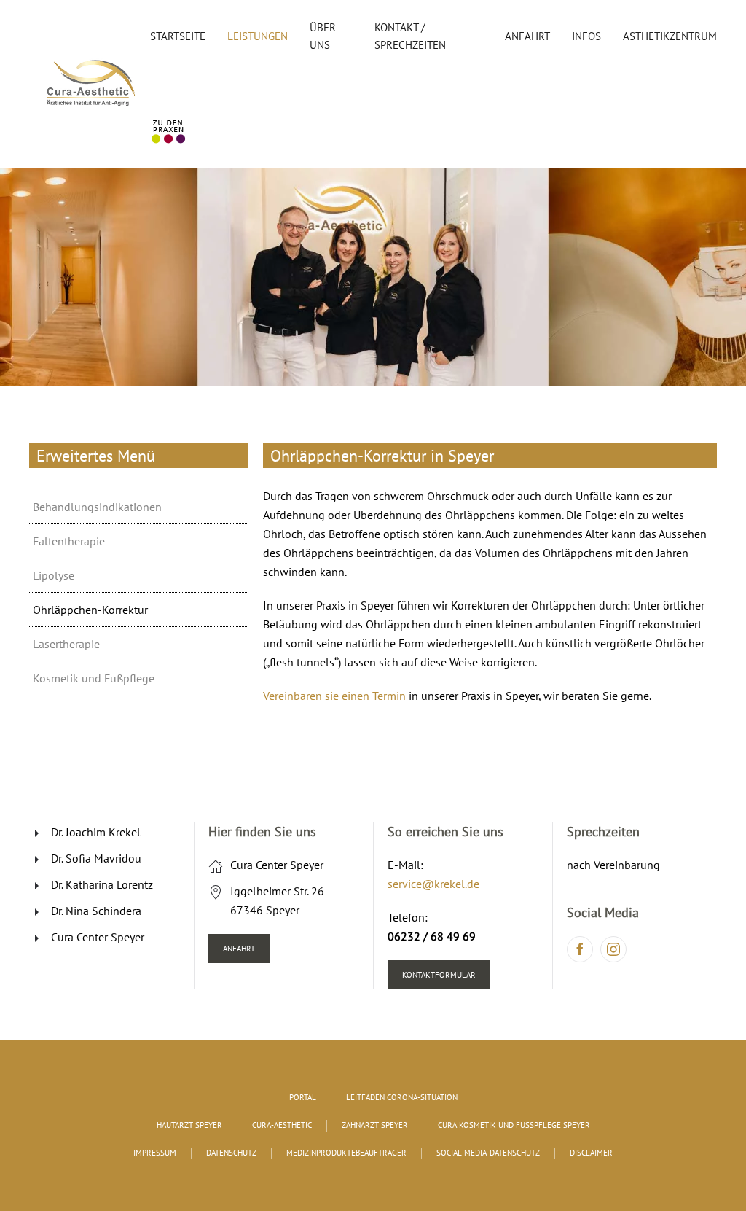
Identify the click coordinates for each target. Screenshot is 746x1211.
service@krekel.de (433, 883)
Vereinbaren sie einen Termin (334, 695)
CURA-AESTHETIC (282, 1125)
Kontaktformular (439, 975)
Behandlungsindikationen (97, 506)
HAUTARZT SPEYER (189, 1125)
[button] (241, 507)
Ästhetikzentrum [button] (670, 36)
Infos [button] (586, 36)
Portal (302, 1097)
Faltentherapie (69, 541)
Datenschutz (231, 1153)
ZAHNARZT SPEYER (375, 1125)
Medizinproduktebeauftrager (346, 1153)
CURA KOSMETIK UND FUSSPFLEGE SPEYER (514, 1125)
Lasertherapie (66, 643)
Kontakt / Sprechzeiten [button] (410, 36)
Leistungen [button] (257, 36)
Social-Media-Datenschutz (488, 1153)
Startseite (177, 36)
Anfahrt (527, 36)
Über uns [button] (323, 36)
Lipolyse (53, 575)
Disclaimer (591, 1153)
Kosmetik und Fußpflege (93, 678)
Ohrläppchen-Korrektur (90, 609)
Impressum (154, 1153)
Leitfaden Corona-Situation (402, 1097)
